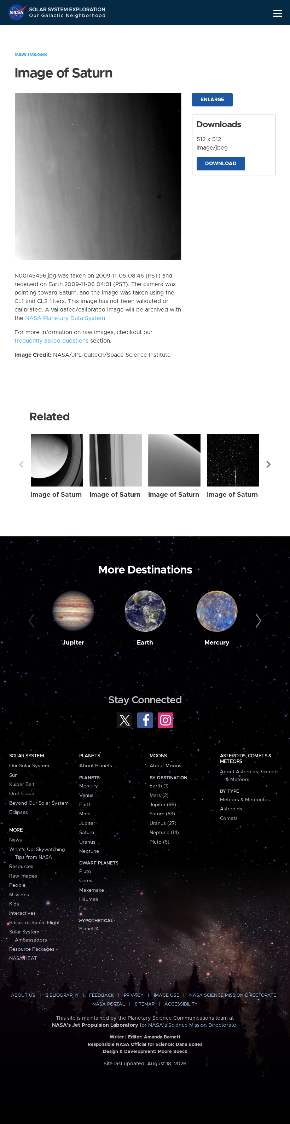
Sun (13, 775)
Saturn (86, 832)
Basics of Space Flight (34, 922)
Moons (158, 755)
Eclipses (18, 812)
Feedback (101, 995)
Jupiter (73, 643)
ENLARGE (212, 99)
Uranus (87, 842)
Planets (89, 755)
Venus (86, 795)
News (15, 840)
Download (221, 163)
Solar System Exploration (67, 8)
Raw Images (30, 54)
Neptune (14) (164, 832)
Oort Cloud (22, 793)
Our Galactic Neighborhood (67, 16)
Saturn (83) (162, 813)
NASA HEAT (23, 958)
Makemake (91, 890)
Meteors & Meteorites (245, 799)
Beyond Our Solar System (39, 803)
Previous (21, 464)
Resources (21, 866)
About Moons (165, 765)
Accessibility (181, 1004)
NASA (18, 12)
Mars (85, 813)
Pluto (85, 871)
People (17, 885)
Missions (19, 894)
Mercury (217, 643)
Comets (229, 818)
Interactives (22, 913)
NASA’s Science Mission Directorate (192, 1025)
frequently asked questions (51, 341)
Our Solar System (29, 765)
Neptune (89, 851)
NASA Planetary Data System (65, 318)
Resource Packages (31, 949)
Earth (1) (159, 786)
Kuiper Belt (21, 784)
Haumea (88, 899)
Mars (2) (159, 795)
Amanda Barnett (162, 1037)
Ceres (85, 880)
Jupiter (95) (163, 804)
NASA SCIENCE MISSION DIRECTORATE (232, 995)
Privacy (134, 995)
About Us (23, 995)
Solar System (26, 755)
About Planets (95, 765)
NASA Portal (108, 1004)
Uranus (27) (163, 823)
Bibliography (62, 995)
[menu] (278, 14)
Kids (14, 904)
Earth (145, 643)
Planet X (88, 928)
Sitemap (145, 1004)
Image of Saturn (56, 494)
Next (268, 464)
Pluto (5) (159, 842)
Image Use (166, 995)
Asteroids (231, 808)
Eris (83, 908)
